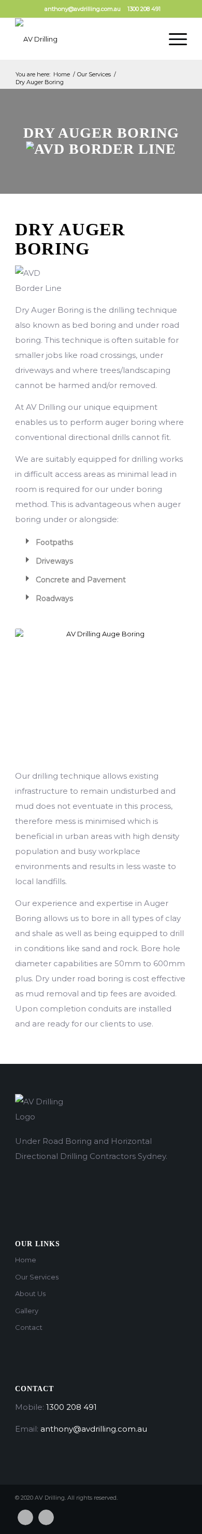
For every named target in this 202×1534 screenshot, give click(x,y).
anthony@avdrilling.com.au (83, 8)
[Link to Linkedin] (46, 1517)
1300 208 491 (144, 8)
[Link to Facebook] (25, 1517)
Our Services (94, 74)
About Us (30, 1293)
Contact (28, 1327)
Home (61, 74)
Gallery (26, 1310)
